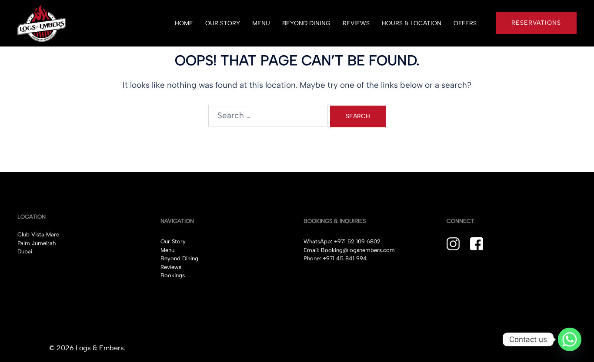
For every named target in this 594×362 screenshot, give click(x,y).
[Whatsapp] (569, 339)
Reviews (170, 267)
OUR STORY (222, 23)
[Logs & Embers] (41, 22)
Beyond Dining (179, 258)
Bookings (172, 275)
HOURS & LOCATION (411, 23)
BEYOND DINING (306, 23)
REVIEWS (356, 23)
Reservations (536, 23)
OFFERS (465, 23)
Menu (167, 250)
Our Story (173, 241)
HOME (184, 23)
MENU (261, 23)
